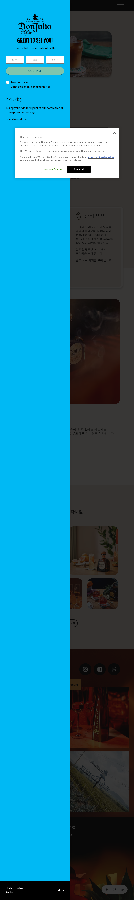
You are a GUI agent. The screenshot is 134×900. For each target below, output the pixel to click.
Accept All (79, 169)
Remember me (20, 82)
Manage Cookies (53, 169)
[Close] (114, 132)
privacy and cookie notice (101, 157)
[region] (67, 153)
